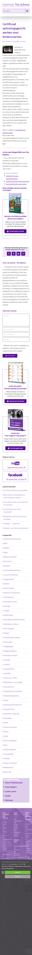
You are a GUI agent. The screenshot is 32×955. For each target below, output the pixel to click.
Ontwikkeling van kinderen (13, 691)
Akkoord (17, 872)
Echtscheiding (8, 597)
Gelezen (6, 633)
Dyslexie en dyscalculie (12, 593)
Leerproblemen (9, 669)
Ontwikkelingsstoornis (11, 696)
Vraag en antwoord (10, 763)
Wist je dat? (7, 772)
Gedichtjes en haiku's (11, 624)
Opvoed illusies (9, 709)
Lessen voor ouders (10, 678)
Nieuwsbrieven (9, 687)
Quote (6, 736)
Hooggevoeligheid (10, 651)
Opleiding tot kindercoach (13, 705)
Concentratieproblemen (12, 570)
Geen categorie (9, 628)
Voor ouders (16, 823)
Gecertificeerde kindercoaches (14, 619)
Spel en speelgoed (10, 740)
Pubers (6, 732)
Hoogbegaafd (8, 646)
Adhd (5, 543)
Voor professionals (18, 820)
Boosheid (7, 566)
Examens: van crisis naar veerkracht (16, 528)
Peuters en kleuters (10, 727)
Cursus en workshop (11, 575)
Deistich (6, 584)
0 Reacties (23, 41)
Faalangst (7, 606)
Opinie (6, 700)
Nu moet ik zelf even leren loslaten (16, 490)
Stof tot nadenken (10, 749)
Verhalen (7, 758)
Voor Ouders (11, 786)
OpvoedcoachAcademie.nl (21, 846)
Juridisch (7, 664)
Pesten (6, 723)
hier (4, 143)
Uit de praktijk (8, 754)
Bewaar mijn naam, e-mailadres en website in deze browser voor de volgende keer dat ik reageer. (16, 348)
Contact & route (16, 835)
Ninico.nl (16, 853)
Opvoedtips (8, 718)
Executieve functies (10, 602)
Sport (5, 745)
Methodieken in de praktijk (13, 682)
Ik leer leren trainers (10, 655)
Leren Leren (10, 791)
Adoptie (6, 548)
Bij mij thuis (8, 561)
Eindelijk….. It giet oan (12, 524)
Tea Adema (9, 41)
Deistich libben (9, 588)
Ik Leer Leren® (16, 827)
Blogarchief (17, 832)
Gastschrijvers (8, 615)
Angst (6, 552)
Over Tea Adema (11, 173)
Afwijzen (17, 876)
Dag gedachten (9, 579)
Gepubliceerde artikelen (12, 637)
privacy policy (13, 864)
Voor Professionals (14, 782)
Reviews (9, 800)
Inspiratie (7, 660)
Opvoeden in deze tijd (11, 714)
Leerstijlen (7, 673)
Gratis (8, 795)
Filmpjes (7, 611)
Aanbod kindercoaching (12, 539)
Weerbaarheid (8, 767)
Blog (15, 830)
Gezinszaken (8, 642)
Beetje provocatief (10, 557)
